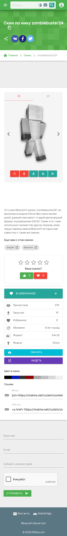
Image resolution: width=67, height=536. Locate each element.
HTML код (16, 404)
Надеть (25, 360)
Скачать (25, 352)
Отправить (17, 493)
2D (48, 96)
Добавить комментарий (18, 464)
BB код (15, 390)
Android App (42, 513)
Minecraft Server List (33, 523)
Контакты (21, 513)
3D (19, 96)
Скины (27, 55)
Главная (10, 55)
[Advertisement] (33, 74)
